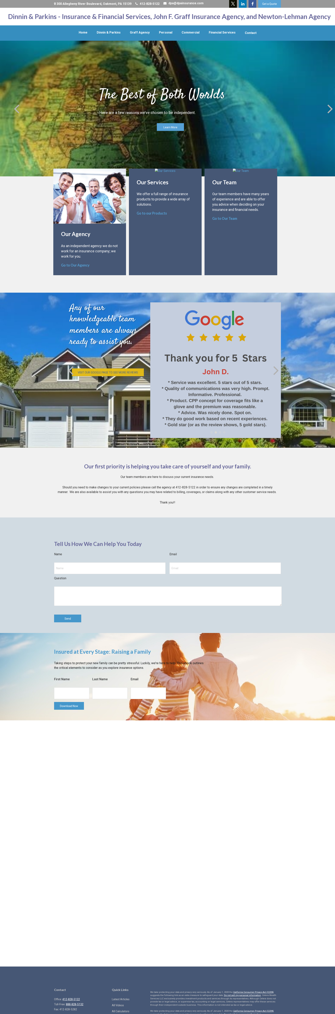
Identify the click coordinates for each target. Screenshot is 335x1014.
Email (173, 554)
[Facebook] (252, 4)
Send (68, 618)
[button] (83, 32)
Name (58, 554)
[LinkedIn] (243, 4)
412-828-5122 (150, 4)
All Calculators (120, 1011)
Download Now (69, 706)
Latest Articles (121, 999)
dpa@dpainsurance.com (186, 3)
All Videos (118, 1005)
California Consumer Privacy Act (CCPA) (253, 992)
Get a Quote (269, 3)
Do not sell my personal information (242, 995)
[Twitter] (233, 4)
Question (60, 578)
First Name (62, 679)
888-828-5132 (74, 1004)
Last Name (100, 679)
